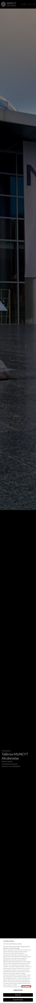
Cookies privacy (26, 986)
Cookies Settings (18, 990)
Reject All (18, 995)
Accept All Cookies (18, 999)
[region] (18, 970)
